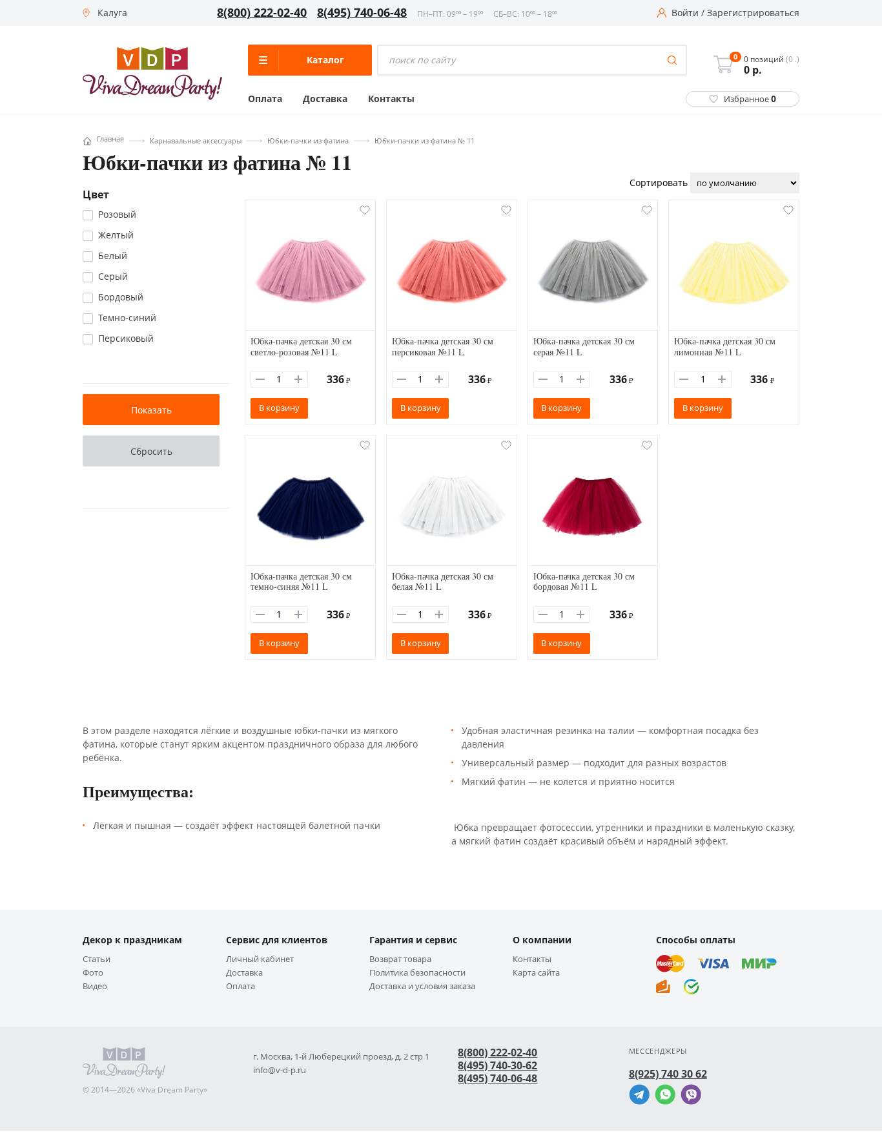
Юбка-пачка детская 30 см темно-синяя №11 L (301, 581)
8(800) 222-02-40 (262, 13)
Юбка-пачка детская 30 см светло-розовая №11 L (301, 346)
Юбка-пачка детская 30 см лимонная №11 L (724, 346)
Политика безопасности (417, 972)
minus (260, 379)
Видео (95, 986)
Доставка (325, 98)
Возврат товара (400, 959)
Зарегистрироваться (753, 12)
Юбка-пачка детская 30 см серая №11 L (584, 346)
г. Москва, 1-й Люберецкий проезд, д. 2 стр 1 (341, 1056)
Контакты (391, 98)
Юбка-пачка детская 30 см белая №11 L (442, 581)
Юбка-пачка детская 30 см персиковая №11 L (442, 346)
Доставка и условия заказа (422, 986)
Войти (685, 12)
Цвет (96, 194)
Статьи (96, 959)
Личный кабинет (260, 959)
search (672, 60)
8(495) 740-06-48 (362, 13)
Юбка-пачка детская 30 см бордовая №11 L (584, 581)
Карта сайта (536, 972)
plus (298, 379)
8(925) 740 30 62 (668, 1074)
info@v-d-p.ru (279, 1070)
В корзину (279, 407)
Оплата (265, 98)
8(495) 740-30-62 (497, 1065)
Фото (93, 972)
